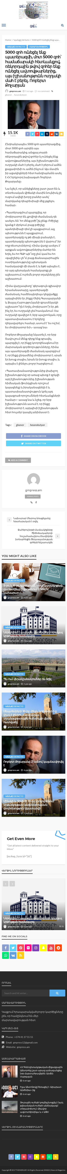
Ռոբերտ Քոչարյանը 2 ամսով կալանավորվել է (33, 763)
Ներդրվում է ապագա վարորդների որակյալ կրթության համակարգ (33, 634)
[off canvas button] (4, 25)
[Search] (62, 25)
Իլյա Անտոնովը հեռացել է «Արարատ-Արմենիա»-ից (41, 1088)
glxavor (8, 94)
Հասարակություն (38, 47)
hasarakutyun (20, 94)
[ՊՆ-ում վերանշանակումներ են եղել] (33, 668)
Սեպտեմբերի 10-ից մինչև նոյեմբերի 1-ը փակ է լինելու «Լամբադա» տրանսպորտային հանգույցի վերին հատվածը (30, 716)
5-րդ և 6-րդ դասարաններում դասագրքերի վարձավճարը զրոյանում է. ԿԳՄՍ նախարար (33, 589)
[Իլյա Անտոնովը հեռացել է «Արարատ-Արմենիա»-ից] (10, 1091)
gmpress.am (15, 91)
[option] (33, 904)
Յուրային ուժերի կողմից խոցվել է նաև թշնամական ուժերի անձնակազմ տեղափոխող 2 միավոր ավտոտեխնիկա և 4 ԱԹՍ (42, 1107)
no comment (44, 91)
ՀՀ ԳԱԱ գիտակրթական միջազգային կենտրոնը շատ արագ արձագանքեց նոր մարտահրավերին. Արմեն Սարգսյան (41, 1072)
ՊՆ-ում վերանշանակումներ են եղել (27, 679)
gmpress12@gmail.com (25, 1042)
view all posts (32, 496)
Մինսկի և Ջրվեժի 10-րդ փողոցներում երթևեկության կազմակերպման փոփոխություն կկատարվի (28, 804)
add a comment (19, 460)
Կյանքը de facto (16, 47)
